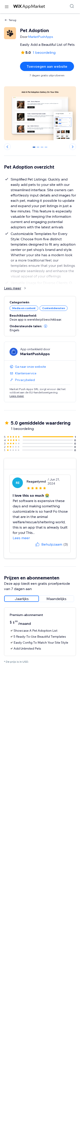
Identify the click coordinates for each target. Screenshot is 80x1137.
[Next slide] (72, 146)
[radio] (21, 599)
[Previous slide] (7, 146)
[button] (46, 326)
